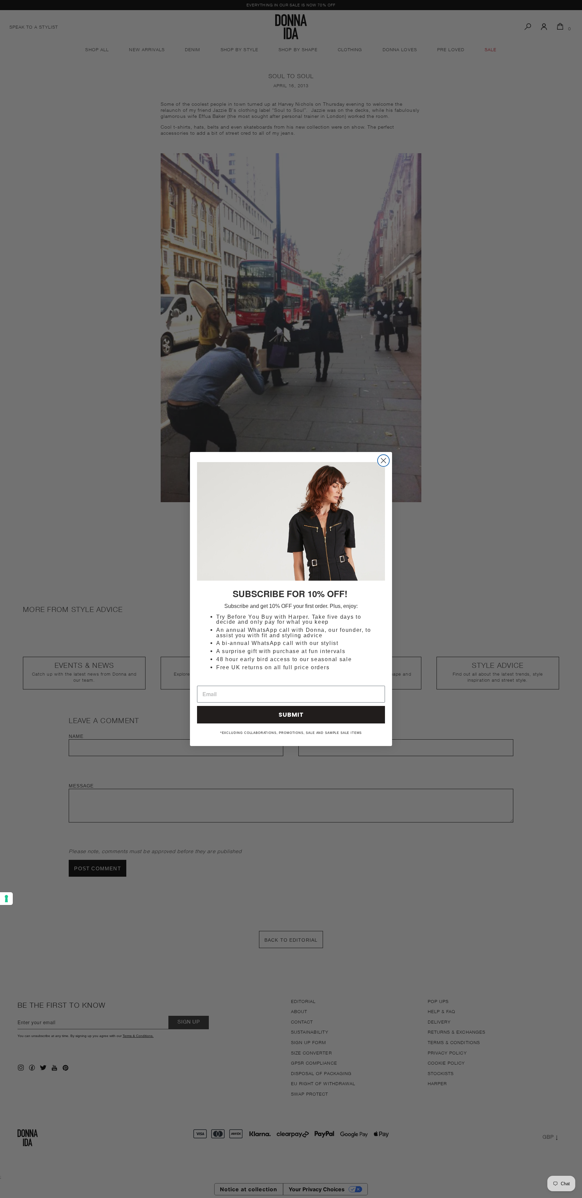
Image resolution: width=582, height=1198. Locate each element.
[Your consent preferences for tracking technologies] (6, 898)
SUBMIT (291, 714)
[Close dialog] (383, 460)
